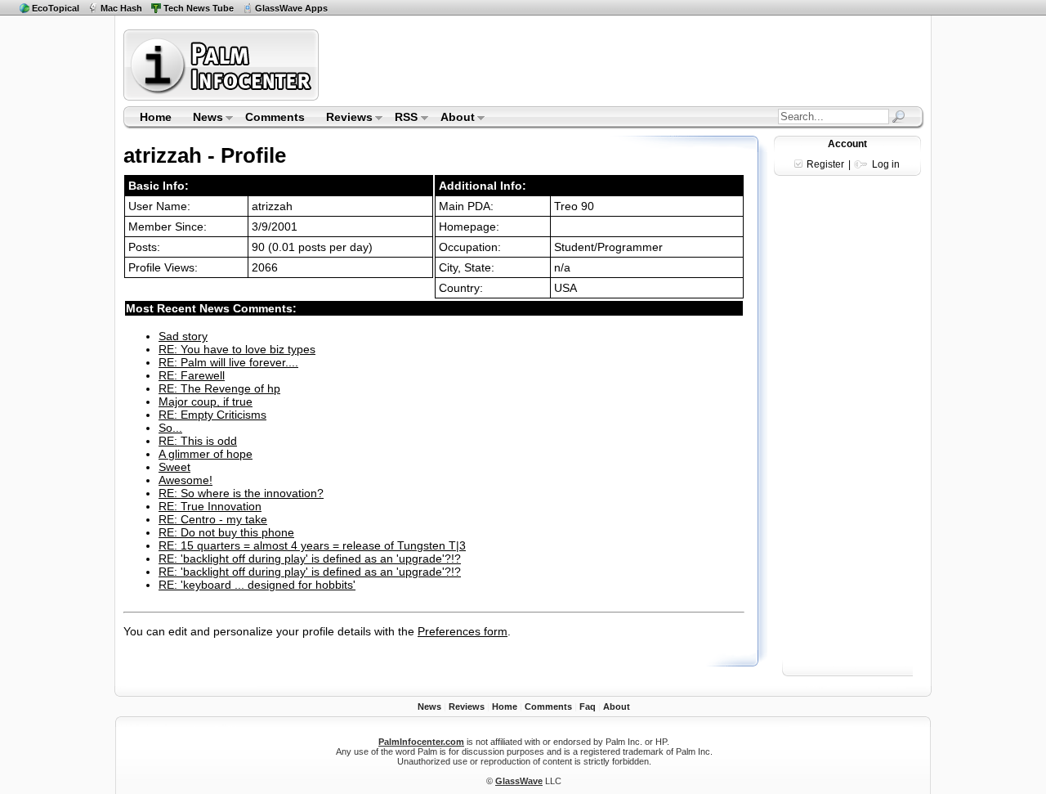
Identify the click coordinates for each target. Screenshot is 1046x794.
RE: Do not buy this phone (226, 532)
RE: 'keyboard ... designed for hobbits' (257, 584)
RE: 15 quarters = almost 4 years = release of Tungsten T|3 (312, 545)
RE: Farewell (192, 375)
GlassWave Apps (291, 8)
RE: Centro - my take (213, 519)
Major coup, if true (206, 401)
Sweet (174, 466)
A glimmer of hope (206, 453)
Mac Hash (121, 8)
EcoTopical (55, 8)
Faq (587, 706)
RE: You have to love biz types (237, 349)
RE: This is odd (198, 440)
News (202, 118)
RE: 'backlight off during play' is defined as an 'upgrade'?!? (310, 558)
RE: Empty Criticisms (212, 414)
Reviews (344, 118)
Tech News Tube (198, 8)
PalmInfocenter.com (421, 742)
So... (170, 427)
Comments (275, 116)
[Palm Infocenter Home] (222, 97)
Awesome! (185, 480)
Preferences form (462, 631)
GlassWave (519, 781)
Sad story (183, 336)
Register (825, 164)
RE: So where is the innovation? (241, 493)
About (452, 118)
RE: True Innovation (210, 506)
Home (156, 116)
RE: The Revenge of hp (219, 388)
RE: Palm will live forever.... (228, 362)
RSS (401, 118)
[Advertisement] (623, 64)
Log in (886, 164)
